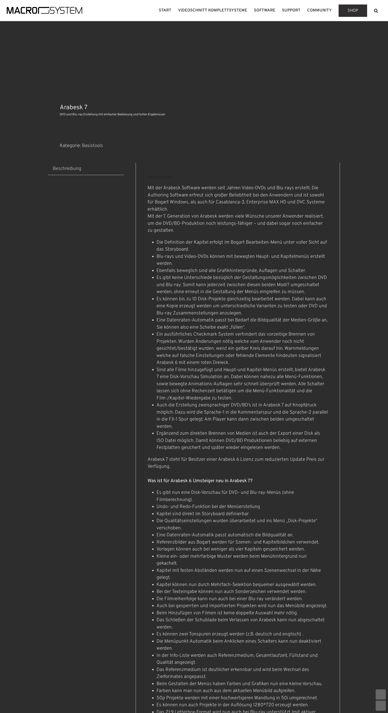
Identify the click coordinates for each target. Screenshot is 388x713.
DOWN (381, 706)
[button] (376, 10)
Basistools (92, 146)
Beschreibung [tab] (67, 169)
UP (381, 694)
